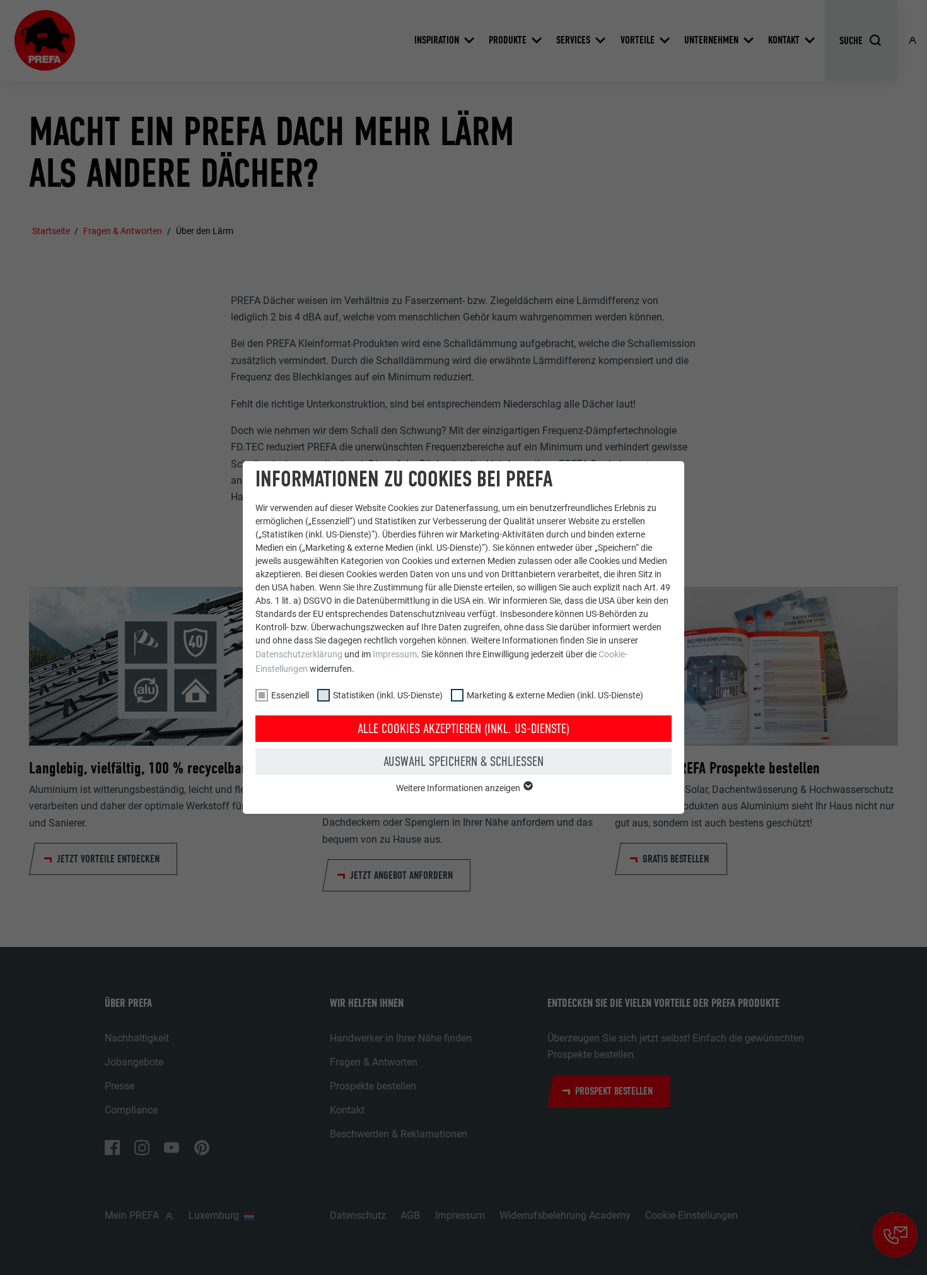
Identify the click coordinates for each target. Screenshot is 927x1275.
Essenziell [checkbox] (290, 695)
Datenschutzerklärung (298, 654)
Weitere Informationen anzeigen (459, 788)
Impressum (395, 654)
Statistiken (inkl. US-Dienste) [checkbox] (388, 695)
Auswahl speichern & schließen (463, 761)
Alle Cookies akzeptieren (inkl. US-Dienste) (463, 728)
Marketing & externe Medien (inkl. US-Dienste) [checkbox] (555, 695)
